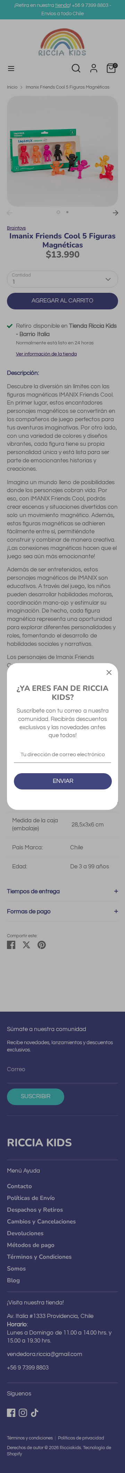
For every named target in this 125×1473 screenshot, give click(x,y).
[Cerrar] (109, 672)
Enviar (63, 781)
